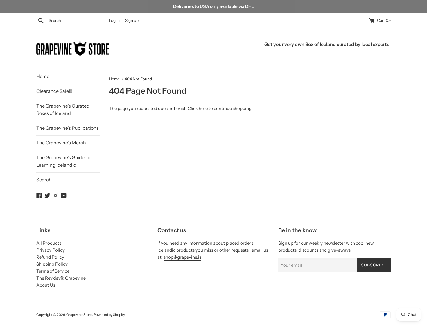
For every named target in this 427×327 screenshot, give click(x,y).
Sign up (132, 20)
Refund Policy (50, 257)
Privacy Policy (50, 250)
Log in (114, 20)
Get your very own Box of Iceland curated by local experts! (327, 44)
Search (44, 179)
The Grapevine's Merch (61, 142)
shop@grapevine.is (182, 257)
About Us (45, 285)
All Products (48, 243)
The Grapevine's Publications (67, 128)
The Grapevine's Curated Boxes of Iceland (62, 109)
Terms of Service (52, 271)
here (203, 108)
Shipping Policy (52, 264)
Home (42, 76)
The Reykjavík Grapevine (61, 278)
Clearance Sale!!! (54, 91)
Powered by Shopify (109, 314)
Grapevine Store (79, 314)
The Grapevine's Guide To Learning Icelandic (63, 161)
